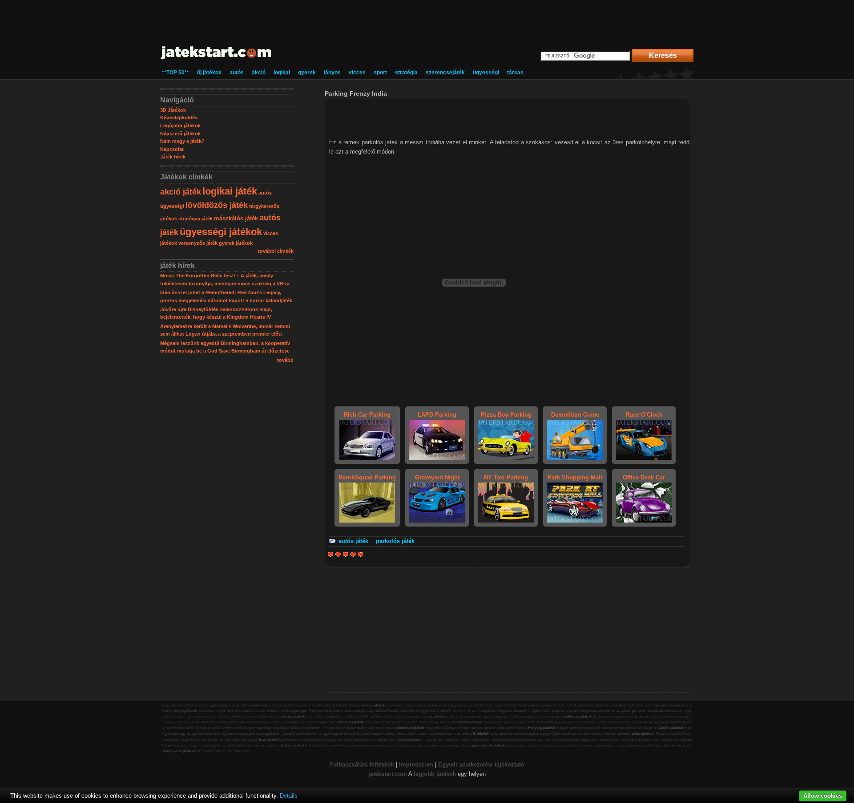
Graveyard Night (437, 477)
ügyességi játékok (221, 231)
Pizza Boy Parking (506, 414)
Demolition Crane (575, 414)
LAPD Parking (437, 414)
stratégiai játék (195, 218)
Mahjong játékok (541, 728)
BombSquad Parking (367, 477)
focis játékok (269, 740)
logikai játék (229, 191)
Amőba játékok (670, 728)
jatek (374, 774)
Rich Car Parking (367, 414)
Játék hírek (172, 156)
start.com (394, 774)
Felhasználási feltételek (362, 764)
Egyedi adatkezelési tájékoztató (481, 764)
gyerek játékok (236, 243)
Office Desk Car (644, 477)
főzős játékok (408, 740)
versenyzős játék (198, 243)
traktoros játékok (578, 716)
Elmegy (338, 554)
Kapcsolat (172, 149)
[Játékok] (216, 60)
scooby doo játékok (178, 751)
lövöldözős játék (216, 205)
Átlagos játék (346, 554)
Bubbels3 (480, 734)
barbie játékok (292, 745)
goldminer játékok (409, 728)
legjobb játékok (435, 774)
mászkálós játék (236, 218)
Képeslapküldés (178, 117)
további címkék (276, 251)
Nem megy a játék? (182, 141)
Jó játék (353, 554)
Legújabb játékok (180, 125)
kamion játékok (351, 722)
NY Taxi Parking (506, 477)
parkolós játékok (468, 722)
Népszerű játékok (180, 133)
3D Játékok (173, 110)
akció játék (180, 191)
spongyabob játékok (487, 745)
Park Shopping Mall (575, 477)
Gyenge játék (330, 554)
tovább (285, 360)
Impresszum (416, 764)
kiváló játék (361, 554)
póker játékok (643, 734)
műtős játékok (293, 716)
